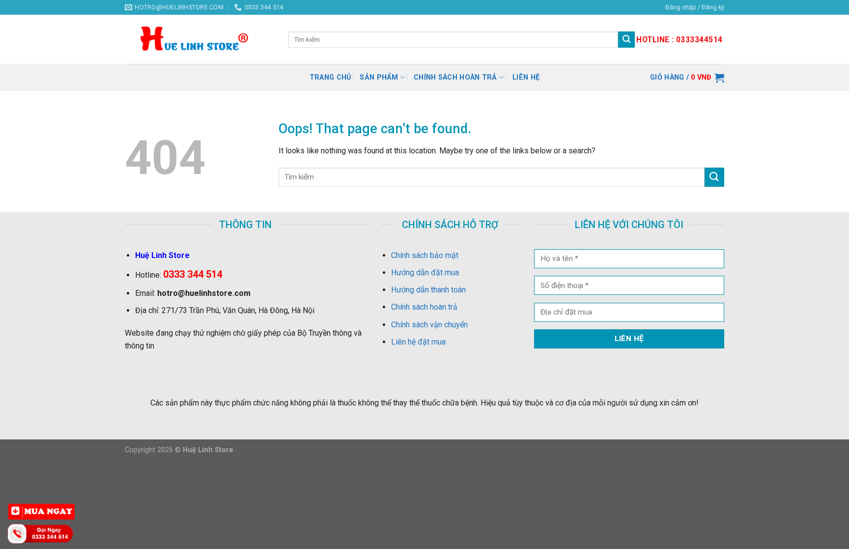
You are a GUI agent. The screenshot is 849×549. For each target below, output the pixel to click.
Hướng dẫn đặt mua (425, 272)
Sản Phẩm (379, 77)
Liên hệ (525, 77)
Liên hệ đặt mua (418, 342)
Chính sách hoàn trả (455, 77)
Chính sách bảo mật (424, 255)
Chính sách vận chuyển (429, 324)
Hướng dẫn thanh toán (428, 289)
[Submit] (714, 177)
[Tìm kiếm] (626, 39)
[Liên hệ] (42, 533)
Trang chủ (330, 77)
